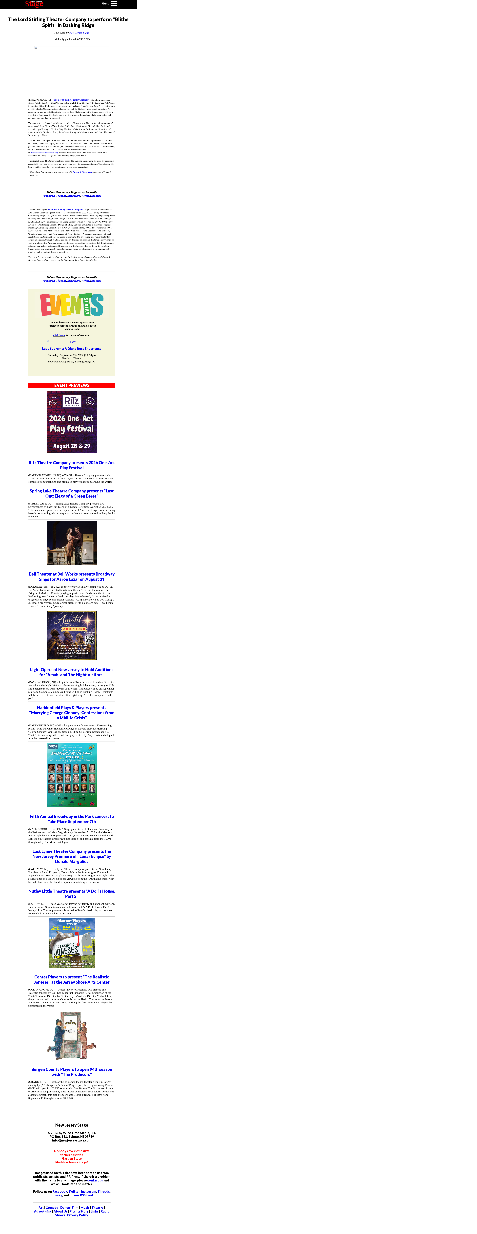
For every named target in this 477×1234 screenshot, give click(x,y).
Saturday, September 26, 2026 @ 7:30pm (72, 355)
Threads (61, 195)
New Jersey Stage (79, 32)
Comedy (52, 1207)
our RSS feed (83, 1195)
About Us (60, 1211)
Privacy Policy (77, 1215)
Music (84, 1207)
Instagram (73, 195)
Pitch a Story (79, 1211)
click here (59, 335)
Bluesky (96, 195)
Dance (65, 1207)
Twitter (85, 195)
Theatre (97, 1207)
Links (95, 1211)
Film (75, 1207)
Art (41, 1207)
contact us (95, 1180)
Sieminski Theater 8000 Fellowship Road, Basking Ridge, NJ (72, 360)
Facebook (48, 195)
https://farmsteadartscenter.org (44, 152)
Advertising (42, 1211)
